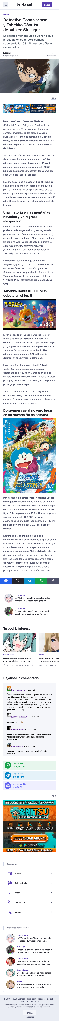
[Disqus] (29, 719)
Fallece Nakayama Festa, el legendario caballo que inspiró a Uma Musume (32, 612)
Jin (32, 665)
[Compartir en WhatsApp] (41, 581)
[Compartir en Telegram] (29, 581)
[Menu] (5, 4)
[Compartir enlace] (53, 581)
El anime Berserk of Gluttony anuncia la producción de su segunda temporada (34, 987)
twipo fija (35, 1001)
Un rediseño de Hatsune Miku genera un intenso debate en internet (17, 661)
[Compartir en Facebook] (6, 581)
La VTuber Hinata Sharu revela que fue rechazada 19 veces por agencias (32, 599)
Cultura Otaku (8, 655)
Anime (6, 14)
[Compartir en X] (18, 581)
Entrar (47, 5)
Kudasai (7, 53)
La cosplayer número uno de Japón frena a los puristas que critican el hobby (33, 964)
